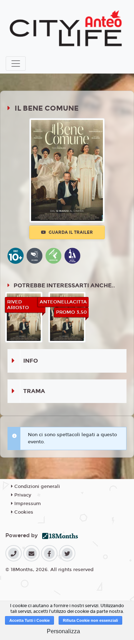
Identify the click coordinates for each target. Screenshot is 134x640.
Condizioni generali (36, 486)
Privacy (22, 495)
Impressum (27, 504)
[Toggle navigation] (16, 63)
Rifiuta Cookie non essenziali (90, 620)
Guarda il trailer (70, 232)
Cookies (23, 512)
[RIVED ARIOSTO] (24, 316)
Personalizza (63, 631)
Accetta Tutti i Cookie (29, 620)
